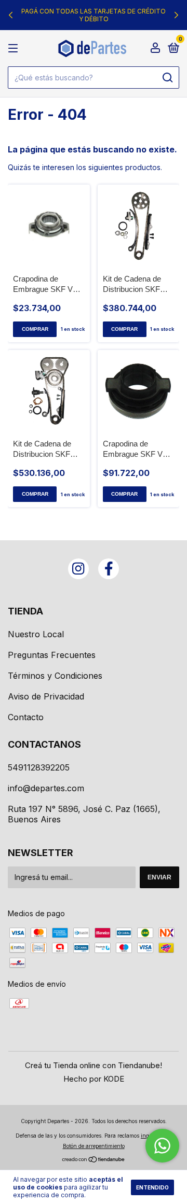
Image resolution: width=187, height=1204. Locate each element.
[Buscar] (167, 77)
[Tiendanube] (93, 1160)
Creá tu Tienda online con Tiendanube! (93, 1065)
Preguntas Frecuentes (52, 655)
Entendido (152, 1187)
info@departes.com (46, 788)
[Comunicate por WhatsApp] (162, 1146)
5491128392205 (39, 767)
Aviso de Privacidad (46, 696)
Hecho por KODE (93, 1079)
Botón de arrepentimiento (94, 1146)
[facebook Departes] (108, 568)
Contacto (26, 717)
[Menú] (15, 48)
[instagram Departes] (78, 568)
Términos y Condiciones (55, 675)
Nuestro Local (36, 634)
